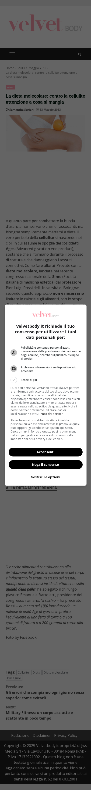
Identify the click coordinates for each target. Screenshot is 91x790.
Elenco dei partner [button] (50, 414)
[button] (45, 380)
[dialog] (46, 395)
